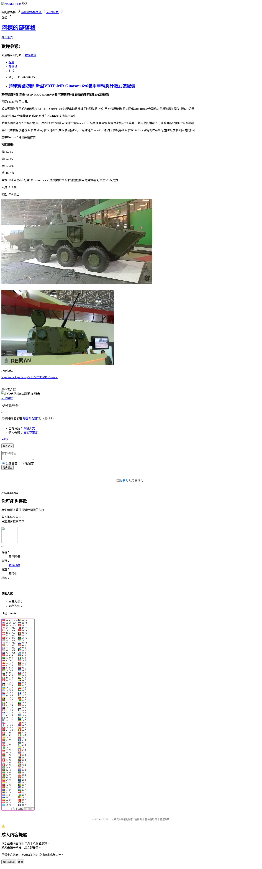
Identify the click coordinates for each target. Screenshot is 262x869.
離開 (20, 862)
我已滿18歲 (9, 862)
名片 (11, 70)
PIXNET (104, 819)
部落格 (13, 66)
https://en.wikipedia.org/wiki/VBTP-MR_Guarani (29, 377)
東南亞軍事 (31, 432)
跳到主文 (7, 37)
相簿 (11, 62)
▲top (4, 438)
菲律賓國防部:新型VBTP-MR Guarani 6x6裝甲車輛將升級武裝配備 (72, 86)
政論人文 (29, 428)
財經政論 (30, 55)
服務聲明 (164, 819)
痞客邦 (27, 418)
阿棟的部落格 (18, 27)
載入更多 (7, 446)
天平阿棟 (7, 398)
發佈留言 (7, 467)
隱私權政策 (151, 819)
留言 (35, 418)
